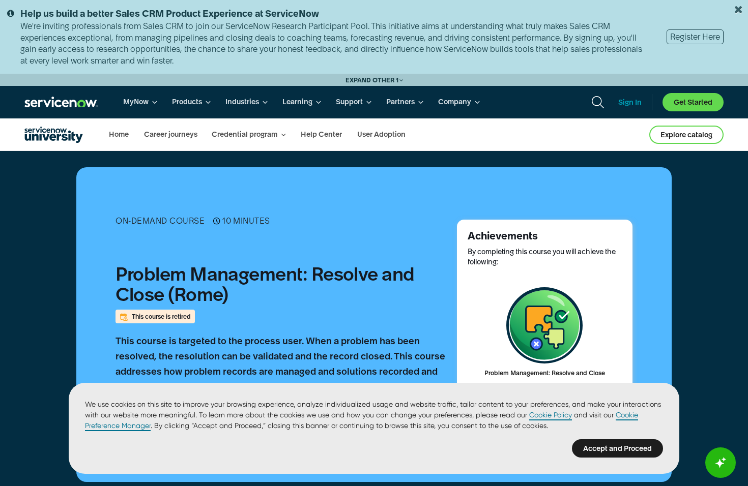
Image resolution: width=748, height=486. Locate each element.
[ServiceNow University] (53, 135)
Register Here (695, 37)
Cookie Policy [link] (550, 415)
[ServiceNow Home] (61, 102)
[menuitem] (140, 102)
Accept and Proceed (617, 448)
